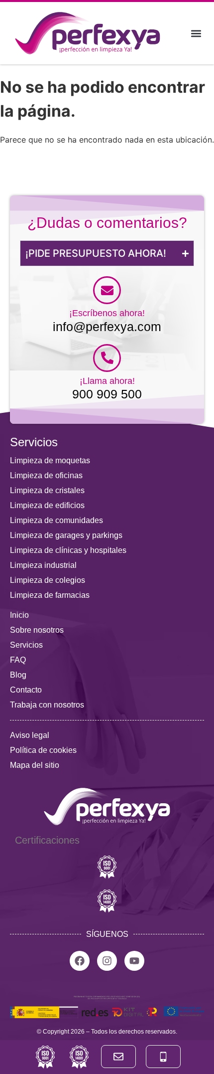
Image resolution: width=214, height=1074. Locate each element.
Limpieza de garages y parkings (66, 535)
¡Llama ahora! (107, 381)
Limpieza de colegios (47, 580)
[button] (196, 33)
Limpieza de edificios (47, 505)
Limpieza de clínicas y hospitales (68, 550)
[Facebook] (80, 961)
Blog (18, 675)
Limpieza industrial (43, 565)
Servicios (26, 645)
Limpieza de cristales (47, 490)
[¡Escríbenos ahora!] (107, 290)
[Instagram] (107, 961)
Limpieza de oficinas (46, 475)
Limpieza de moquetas (50, 460)
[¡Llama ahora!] (107, 358)
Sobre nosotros (37, 630)
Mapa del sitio (34, 765)
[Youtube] (134, 961)
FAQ (18, 660)
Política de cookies (43, 750)
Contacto (26, 690)
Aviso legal (29, 735)
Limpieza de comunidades (56, 520)
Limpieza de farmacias (50, 595)
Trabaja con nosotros (47, 705)
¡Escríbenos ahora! (107, 313)
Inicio (19, 615)
